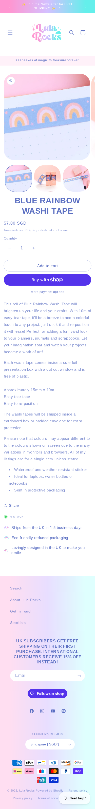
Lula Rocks (27, 790)
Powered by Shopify (50, 790)
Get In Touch (21, 611)
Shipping (31, 230)
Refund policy (78, 790)
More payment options (47, 292)
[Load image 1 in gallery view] (18, 178)
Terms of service (49, 798)
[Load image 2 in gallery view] (47, 178)
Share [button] (14, 505)
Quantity (10, 238)
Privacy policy (23, 798)
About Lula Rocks (25, 600)
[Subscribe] (79, 675)
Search (16, 588)
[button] (10, 32)
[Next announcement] (85, 6)
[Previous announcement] (9, 6)
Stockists (18, 623)
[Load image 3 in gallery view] (76, 178)
